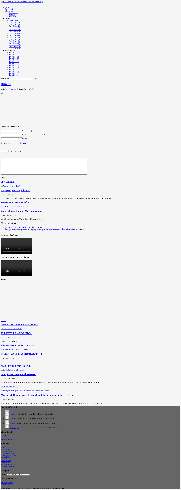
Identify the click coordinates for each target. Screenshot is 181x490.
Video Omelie (13, 20)
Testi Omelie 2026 (15, 22)
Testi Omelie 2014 (15, 45)
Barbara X (12, 16)
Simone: (12, 418)
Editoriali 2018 (14, 67)
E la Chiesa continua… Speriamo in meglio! (19, 231)
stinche (6, 84)
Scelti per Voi (13, 13)
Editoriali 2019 (14, 65)
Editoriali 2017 (14, 69)
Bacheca (12, 15)
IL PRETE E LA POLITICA (16, 333)
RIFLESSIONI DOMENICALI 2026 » (17, 345)
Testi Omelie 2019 (15, 35)
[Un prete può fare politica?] (10, 186)
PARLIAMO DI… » (9, 386)
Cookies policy (6, 485)
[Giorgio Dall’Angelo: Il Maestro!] (12, 370)
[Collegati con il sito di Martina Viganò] (14, 206)
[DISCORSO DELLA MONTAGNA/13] (15, 349)
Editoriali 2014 (14, 75)
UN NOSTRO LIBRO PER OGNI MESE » (19, 325)
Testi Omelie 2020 (15, 33)
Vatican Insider (6, 457)
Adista (3, 447)
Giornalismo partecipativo (9, 455)
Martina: (12, 414)
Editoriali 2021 (14, 62)
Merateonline (5, 463)
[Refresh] (23, 143)
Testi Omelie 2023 (15, 28)
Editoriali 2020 (14, 64)
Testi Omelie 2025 (15, 24)
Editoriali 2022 (14, 60)
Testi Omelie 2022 (15, 30)
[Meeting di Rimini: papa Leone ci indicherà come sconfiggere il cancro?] (25, 391)
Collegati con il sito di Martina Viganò (21, 211)
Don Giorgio (9, 9)
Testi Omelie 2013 (15, 47)
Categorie (4, 474)
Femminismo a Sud (7, 453)
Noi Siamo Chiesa (7, 464)
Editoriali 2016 (14, 71)
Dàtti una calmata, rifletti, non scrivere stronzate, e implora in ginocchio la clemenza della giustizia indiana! (40, 229)
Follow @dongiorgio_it (8, 439)
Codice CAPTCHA (15, 151)
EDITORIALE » (8, 182)
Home (7, 7)
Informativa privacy (7, 483)
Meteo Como (3, 321)
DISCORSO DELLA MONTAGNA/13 (21, 354)
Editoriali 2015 (14, 73)
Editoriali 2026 (14, 52)
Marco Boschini (6, 461)
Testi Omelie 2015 (15, 43)
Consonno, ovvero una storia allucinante (18, 227)
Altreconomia (5, 449)
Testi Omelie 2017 (15, 39)
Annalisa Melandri (7, 451)
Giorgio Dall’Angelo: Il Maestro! (18, 374)
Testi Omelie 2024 (15, 26)
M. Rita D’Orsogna (7, 466)
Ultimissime (9, 11)
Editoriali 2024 (14, 56)
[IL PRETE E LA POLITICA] (11, 329)
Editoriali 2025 (14, 54)
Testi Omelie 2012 (15, 48)
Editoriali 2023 (14, 58)
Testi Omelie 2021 (15, 32)
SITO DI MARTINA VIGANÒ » (15, 202)
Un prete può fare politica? (15, 190)
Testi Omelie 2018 (15, 37)
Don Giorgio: (14, 428)
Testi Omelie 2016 (15, 41)
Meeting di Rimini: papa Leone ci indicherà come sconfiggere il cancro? (39, 395)
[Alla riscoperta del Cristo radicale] (22, 2)
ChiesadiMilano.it (7, 459)
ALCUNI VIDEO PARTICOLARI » (16, 366)
